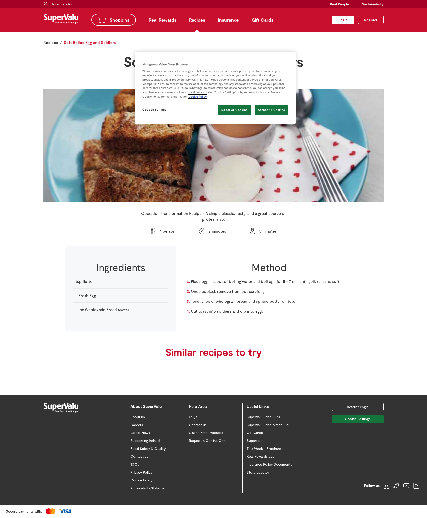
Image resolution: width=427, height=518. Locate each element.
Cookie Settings (357, 419)
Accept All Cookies (271, 109)
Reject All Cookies (234, 109)
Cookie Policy (198, 96)
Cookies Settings (154, 109)
